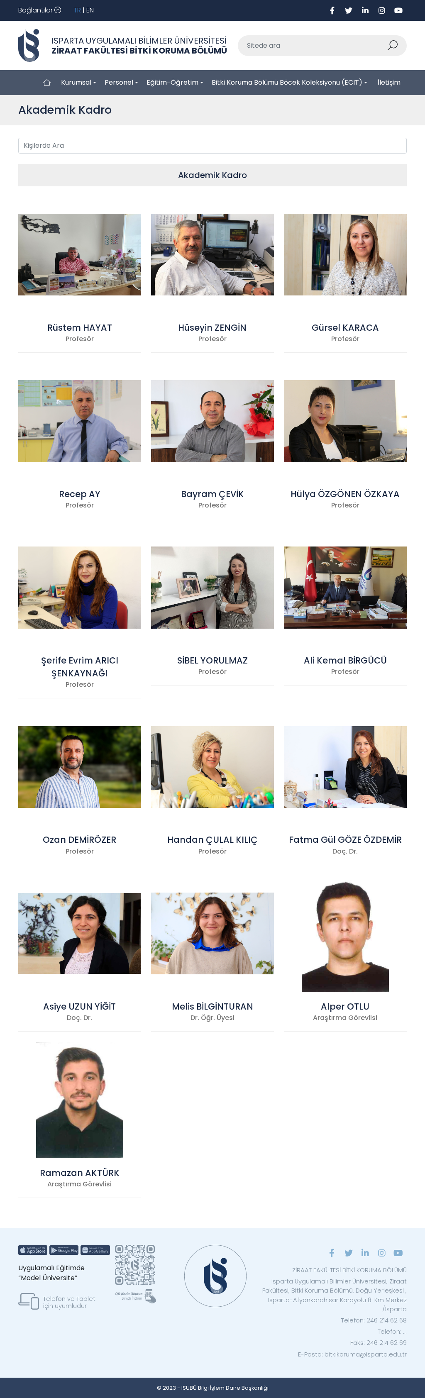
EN (90, 10)
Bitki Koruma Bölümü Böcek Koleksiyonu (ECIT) (287, 82)
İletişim (389, 82)
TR (77, 10)
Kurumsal (76, 82)
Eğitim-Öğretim (172, 82)
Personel (119, 82)
